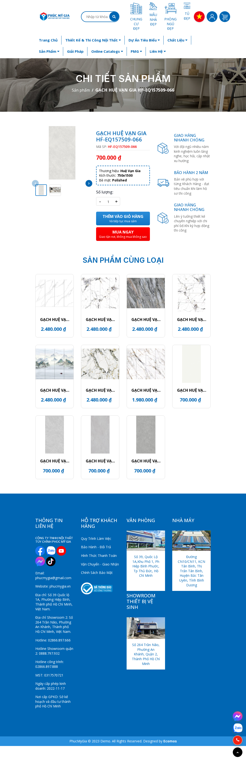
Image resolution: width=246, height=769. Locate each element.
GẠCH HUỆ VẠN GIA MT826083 (100, 390)
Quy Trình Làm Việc (96, 538)
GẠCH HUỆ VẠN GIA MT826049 (191, 319)
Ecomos (170, 741)
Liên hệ (157, 51)
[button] (88, 183)
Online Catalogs (106, 51)
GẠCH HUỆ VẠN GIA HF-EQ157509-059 (145, 461)
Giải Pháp (75, 51)
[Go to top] (237, 752)
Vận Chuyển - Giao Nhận (100, 564)
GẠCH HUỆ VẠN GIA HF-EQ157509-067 (54, 461)
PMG (135, 51)
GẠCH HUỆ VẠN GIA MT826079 (145, 390)
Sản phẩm (48, 51)
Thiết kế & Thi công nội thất (92, 40)
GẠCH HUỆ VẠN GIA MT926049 (100, 319)
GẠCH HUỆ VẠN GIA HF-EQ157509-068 (191, 390)
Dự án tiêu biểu (143, 40)
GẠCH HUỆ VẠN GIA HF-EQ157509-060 (100, 461)
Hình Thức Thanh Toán (99, 555)
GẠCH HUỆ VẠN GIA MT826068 (145, 319)
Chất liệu (176, 40)
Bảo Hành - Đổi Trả (96, 547)
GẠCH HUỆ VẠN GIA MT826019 (54, 390)
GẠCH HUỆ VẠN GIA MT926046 (54, 319)
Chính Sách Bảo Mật (97, 572)
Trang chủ (48, 40)
